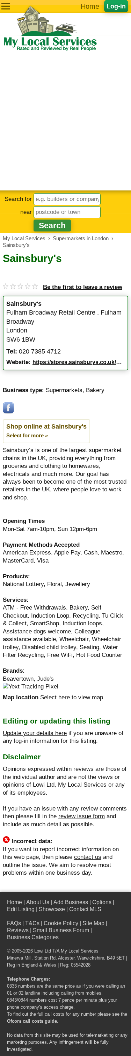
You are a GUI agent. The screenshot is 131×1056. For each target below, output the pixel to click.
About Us (37, 902)
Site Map (93, 923)
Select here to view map (71, 697)
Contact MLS (85, 909)
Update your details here (35, 733)
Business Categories (33, 937)
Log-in (116, 6)
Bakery (95, 390)
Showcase (52, 909)
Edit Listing (21, 909)
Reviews (18, 930)
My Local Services (80, 951)
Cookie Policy (61, 923)
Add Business (70, 902)
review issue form (81, 816)
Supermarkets (64, 390)
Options (101, 902)
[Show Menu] (5, 6)
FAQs (14, 923)
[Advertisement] (65, 121)
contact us (87, 857)
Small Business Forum (61, 930)
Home (90, 6)
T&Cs (32, 923)
